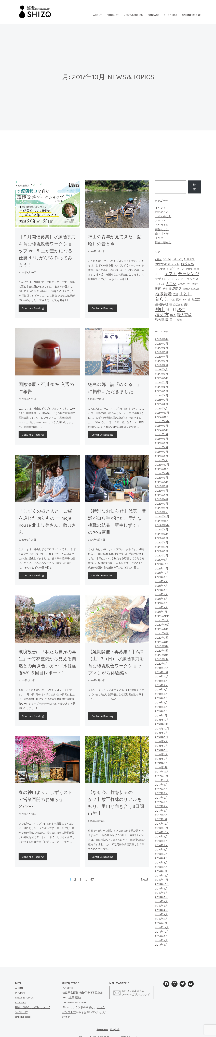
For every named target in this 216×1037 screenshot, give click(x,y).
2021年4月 (161, 598)
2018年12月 (162, 719)
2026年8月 (161, 339)
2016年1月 (161, 871)
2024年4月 (161, 447)
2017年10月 (162, 780)
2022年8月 (161, 533)
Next (144, 879)
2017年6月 (161, 797)
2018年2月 (161, 763)
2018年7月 (161, 741)
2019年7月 (161, 689)
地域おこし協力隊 (191, 289)
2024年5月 (161, 443)
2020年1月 (161, 663)
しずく (171, 269)
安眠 (175, 294)
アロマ (189, 269)
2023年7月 (161, 486)
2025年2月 (161, 404)
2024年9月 (161, 425)
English (114, 1029)
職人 (173, 315)
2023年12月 (162, 464)
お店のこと (162, 212)
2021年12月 (162, 564)
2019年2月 (161, 711)
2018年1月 (161, 767)
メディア (160, 220)
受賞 (165, 288)
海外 (184, 300)
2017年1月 (161, 819)
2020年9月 (161, 629)
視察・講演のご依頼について (32, 1007)
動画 (158, 288)
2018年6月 (161, 745)
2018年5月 (161, 750)
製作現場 (161, 320)
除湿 (179, 320)
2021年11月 (161, 568)
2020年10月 (162, 624)
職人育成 (184, 315)
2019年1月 (161, 715)
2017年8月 (161, 789)
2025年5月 (161, 391)
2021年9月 (161, 577)
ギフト (171, 273)
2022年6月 (161, 542)
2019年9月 (161, 680)
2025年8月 (161, 378)
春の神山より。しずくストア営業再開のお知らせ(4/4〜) (46, 799)
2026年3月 (161, 360)
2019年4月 (161, 702)
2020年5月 (161, 646)
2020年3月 (161, 654)
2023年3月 (161, 503)
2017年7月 (161, 793)
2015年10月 (162, 884)
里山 (172, 320)
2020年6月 (161, 642)
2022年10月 (162, 525)
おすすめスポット (167, 264)
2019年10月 (162, 676)
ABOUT (19, 988)
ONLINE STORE (191, 15)
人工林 (171, 284)
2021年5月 (161, 594)
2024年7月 (161, 434)
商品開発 (175, 289)
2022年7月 (161, 538)
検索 (194, 187)
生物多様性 (163, 304)
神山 (160, 309)
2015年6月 (161, 901)
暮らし (162, 299)
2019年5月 (161, 698)
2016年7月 (161, 845)
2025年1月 (161, 408)
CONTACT (20, 1002)
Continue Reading (33, 308)
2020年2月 (161, 659)
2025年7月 (161, 382)
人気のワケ (184, 284)
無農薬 (196, 299)
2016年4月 (161, 858)
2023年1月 (161, 512)
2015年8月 (161, 892)
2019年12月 (162, 667)
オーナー (159, 274)
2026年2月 (161, 365)
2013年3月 (161, 944)
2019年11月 (161, 672)
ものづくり (162, 225)
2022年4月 (161, 546)
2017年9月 (161, 784)
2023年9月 (161, 477)
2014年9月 (161, 936)
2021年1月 (161, 611)
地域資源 (163, 293)
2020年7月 (161, 637)
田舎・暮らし (163, 242)
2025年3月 (161, 399)
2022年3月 (161, 551)
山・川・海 (162, 233)
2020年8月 (162, 633)
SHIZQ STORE (183, 259)
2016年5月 (161, 854)
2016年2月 (161, 867)
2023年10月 (162, 473)
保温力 (195, 284)
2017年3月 (161, 810)
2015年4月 (161, 910)
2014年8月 (161, 940)
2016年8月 (161, 841)
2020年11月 (162, 620)
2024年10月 (162, 421)
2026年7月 (161, 343)
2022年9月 (161, 529)
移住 (181, 309)
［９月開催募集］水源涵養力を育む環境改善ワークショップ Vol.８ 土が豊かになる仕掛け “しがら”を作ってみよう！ (47, 250)
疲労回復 (178, 304)
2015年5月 (161, 905)
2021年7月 (161, 585)
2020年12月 (162, 616)
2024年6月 (161, 438)
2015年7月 (161, 897)
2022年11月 (162, 520)
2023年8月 (161, 482)
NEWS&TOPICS (133, 15)
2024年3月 (161, 451)
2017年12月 (162, 771)
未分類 (159, 238)
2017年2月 (161, 814)
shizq (167, 259)
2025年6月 (161, 386)
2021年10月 (162, 572)
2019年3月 (161, 707)
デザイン (161, 278)
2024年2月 (161, 456)
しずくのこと (163, 216)
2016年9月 (161, 836)
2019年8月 (161, 685)
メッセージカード (175, 279)
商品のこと (162, 229)
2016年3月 (161, 862)
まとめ (180, 269)
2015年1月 (161, 923)
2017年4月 (161, 806)
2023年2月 (161, 507)
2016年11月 (161, 827)
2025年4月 (161, 395)
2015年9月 (161, 888)
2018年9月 (161, 732)
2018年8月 (161, 737)
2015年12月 (162, 875)
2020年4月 (161, 650)
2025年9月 (161, 373)
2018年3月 (161, 758)
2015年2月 (161, 918)
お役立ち (187, 264)
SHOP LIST (170, 15)
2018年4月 (161, 754)
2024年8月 (161, 430)
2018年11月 (161, 724)
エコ (196, 269)
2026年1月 (161, 369)
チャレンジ (188, 273)
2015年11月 (161, 879)
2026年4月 (161, 356)
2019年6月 (161, 694)
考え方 (162, 314)
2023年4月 (161, 499)
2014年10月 (162, 931)
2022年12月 (162, 516)
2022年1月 (161, 559)
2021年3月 (161, 603)
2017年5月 (161, 802)
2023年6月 (161, 490)
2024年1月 (161, 460)
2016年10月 (162, 832)
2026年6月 (161, 347)
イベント (160, 207)
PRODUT (20, 992)
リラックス (191, 278)
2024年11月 (162, 417)
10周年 (158, 259)
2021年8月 (161, 581)
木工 (172, 299)
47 (92, 879)
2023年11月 (162, 469)
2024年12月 (162, 412)
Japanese (102, 1029)
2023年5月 (161, 495)
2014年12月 (162, 927)
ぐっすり (160, 269)
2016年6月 (161, 849)
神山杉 (171, 310)
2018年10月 (162, 728)
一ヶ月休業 (159, 284)
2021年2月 (161, 607)
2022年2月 (161, 555)
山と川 (185, 294)
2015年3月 (161, 914)
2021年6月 (161, 590)
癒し (187, 304)
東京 (178, 299)
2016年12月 (162, 823)
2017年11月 (161, 776)
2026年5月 (161, 352)
